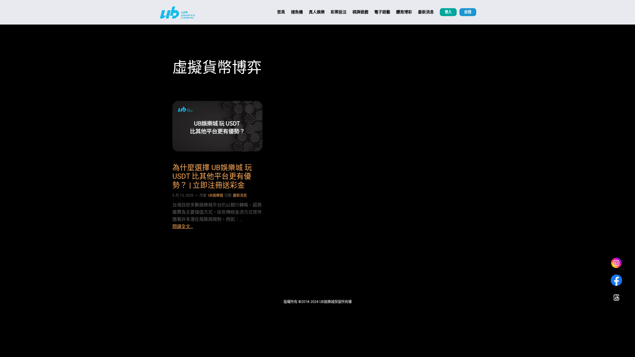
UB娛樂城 (215, 195)
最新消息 (240, 195)
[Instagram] (616, 263)
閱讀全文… (182, 226)
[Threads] (616, 297)
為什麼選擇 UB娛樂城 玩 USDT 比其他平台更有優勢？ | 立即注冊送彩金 (212, 176)
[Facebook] (616, 280)
